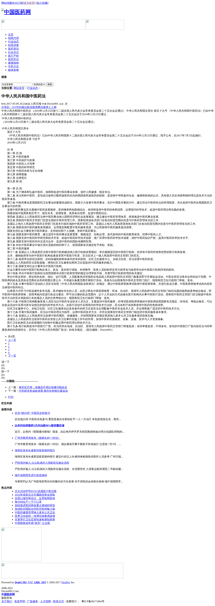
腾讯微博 (43, 107)
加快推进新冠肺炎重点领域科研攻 (35, 505)
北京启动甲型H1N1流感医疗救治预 (35, 491)
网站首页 (19, 88)
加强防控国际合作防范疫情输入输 (35, 508)
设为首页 (29, 3)
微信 (24, 107)
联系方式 (58, 601)
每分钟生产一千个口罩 (28, 501)
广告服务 (32, 601)
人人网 (52, 107)
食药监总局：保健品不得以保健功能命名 (43, 387)
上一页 (12, 340)
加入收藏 (42, 3)
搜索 (50, 84)
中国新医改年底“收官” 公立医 (32, 523)
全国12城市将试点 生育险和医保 (35, 498)
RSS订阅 (18, 3)
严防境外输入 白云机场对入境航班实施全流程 (42, 462)
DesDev (65, 582)
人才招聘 (45, 601)
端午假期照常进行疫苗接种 (31, 475)
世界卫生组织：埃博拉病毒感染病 (35, 516)
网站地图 (6, 3)
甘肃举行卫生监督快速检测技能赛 (35, 519)
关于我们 (6, 601)
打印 (10, 397)
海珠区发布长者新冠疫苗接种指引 (35, 450)
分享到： (6, 107)
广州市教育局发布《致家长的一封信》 (37, 437)
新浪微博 (32, 107)
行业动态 (32, 88)
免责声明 (19, 601)
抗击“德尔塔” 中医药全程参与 (32, 413)
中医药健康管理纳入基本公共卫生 (35, 512)
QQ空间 (17, 107)
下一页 (12, 355)
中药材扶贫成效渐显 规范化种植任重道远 (43, 390)
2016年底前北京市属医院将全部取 (35, 494)
